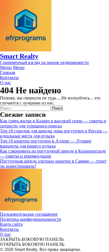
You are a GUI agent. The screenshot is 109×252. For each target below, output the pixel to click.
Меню (6, 67)
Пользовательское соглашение (29, 214)
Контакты (9, 229)
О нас (5, 234)
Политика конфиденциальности (30, 219)
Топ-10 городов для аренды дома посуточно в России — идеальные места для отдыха (54, 133)
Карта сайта (11, 224)
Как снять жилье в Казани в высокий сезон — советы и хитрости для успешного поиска (53, 123)
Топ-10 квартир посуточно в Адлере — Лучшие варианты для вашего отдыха (45, 143)
